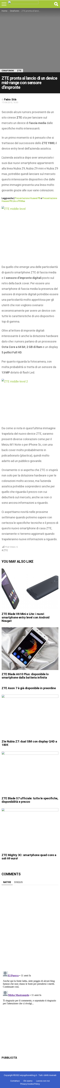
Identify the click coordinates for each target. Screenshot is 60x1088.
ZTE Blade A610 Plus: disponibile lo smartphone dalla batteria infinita (25, 675)
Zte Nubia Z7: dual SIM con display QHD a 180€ (29, 743)
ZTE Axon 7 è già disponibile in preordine (29, 688)
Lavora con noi (43, 1081)
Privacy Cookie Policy (30, 1084)
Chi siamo (27, 1081)
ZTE (5, 550)
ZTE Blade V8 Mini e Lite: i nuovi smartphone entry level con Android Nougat (25, 617)
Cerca (56, 4)
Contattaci (15, 1081)
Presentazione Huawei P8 (27, 198)
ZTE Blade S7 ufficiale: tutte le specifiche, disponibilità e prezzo (30, 800)
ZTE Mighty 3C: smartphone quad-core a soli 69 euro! (29, 856)
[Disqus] (30, 927)
